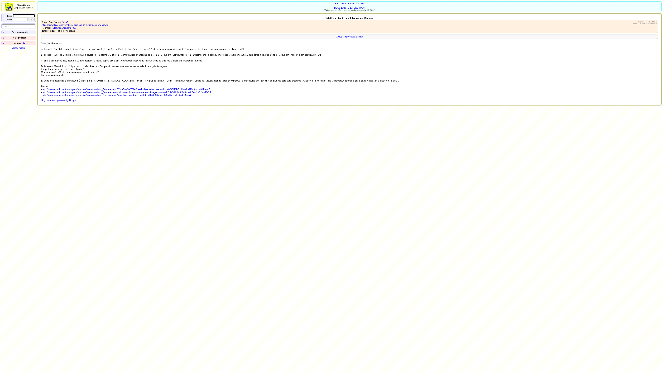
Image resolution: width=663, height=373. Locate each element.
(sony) (65, 22)
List (24, 43)
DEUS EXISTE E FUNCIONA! (349, 8)
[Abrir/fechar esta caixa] (3, 32)
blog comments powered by (58, 100)
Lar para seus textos (23, 6)
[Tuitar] (359, 36)
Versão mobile (18, 48)
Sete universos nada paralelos (349, 3)
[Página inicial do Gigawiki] (9, 10)
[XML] (339, 36)
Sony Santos (55, 22)
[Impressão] (349, 36)
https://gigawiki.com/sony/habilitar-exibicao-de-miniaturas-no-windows (75, 25)
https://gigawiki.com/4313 (64, 28)
